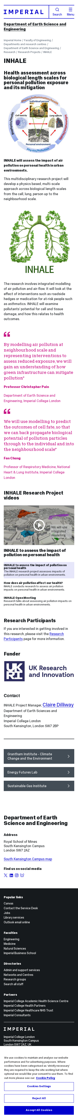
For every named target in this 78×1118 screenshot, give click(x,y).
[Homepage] (26, 12)
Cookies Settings (39, 1086)
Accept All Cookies (39, 1110)
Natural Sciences (15, 948)
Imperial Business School (20, 953)
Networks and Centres (18, 975)
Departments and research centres (25, 44)
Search (57, 14)
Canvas (8, 903)
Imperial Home (12, 40)
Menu (70, 14)
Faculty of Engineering (37, 40)
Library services (14, 917)
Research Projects (29, 52)
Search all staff (13, 984)
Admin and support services (22, 970)
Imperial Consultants (17, 1015)
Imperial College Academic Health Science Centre (36, 1001)
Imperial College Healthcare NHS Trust (28, 1010)
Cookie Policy (45, 1078)
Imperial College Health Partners (25, 1006)
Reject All (39, 1098)
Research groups (15, 979)
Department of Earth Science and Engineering (31, 48)
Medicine (10, 944)
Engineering (11, 939)
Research (9, 52)
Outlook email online (17, 922)
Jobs (7, 913)
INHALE (47, 52)
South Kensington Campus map (28, 859)
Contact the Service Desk (21, 908)
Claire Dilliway (58, 705)
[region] (39, 1082)
